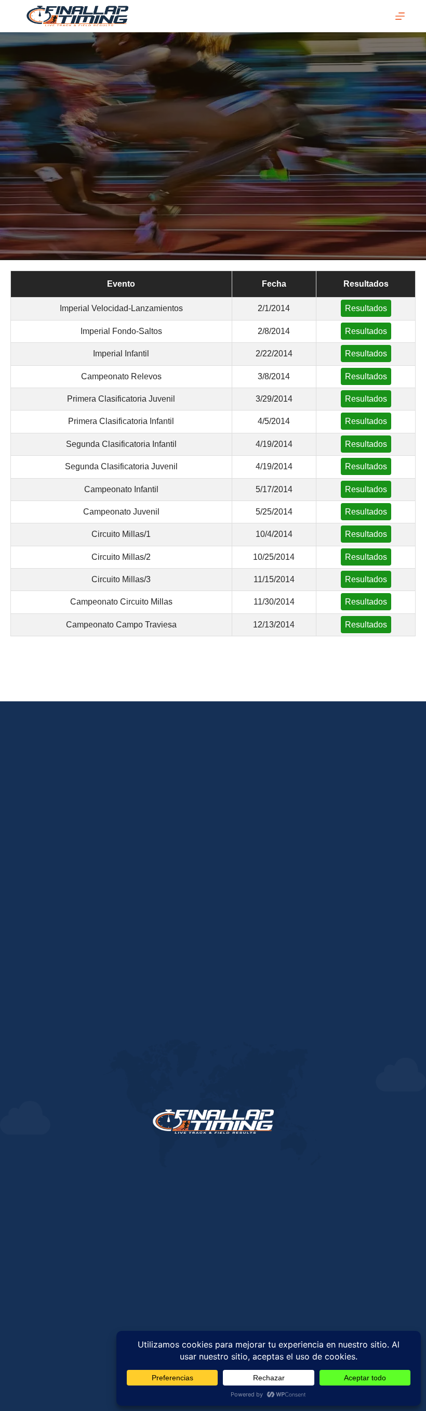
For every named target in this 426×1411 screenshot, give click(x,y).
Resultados (366, 308)
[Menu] (400, 16)
